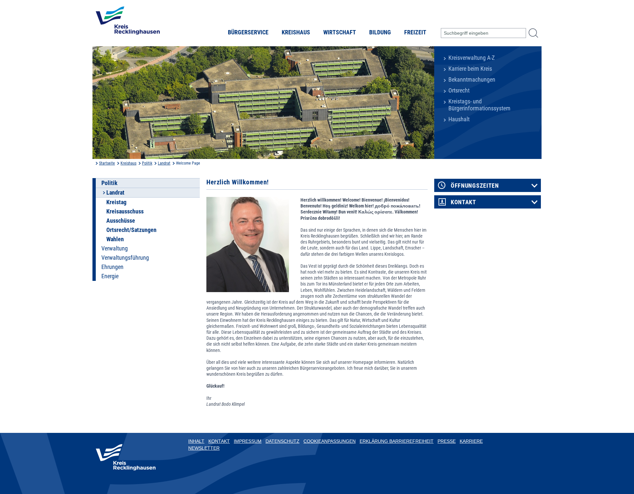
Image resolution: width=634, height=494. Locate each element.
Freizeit (415, 32)
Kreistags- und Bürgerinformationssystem (479, 105)
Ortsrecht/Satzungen (131, 230)
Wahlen (115, 239)
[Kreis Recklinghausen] (128, 22)
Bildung (380, 32)
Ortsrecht (459, 90)
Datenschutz (282, 441)
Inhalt (196, 441)
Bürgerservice (248, 32)
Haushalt (459, 119)
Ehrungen (112, 267)
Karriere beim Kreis (470, 68)
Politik (147, 163)
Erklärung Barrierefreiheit (397, 441)
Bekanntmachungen (471, 79)
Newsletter (204, 448)
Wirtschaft (339, 32)
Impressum (248, 441)
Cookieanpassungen (329, 441)
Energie (110, 276)
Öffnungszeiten (475, 185)
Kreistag (116, 202)
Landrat (164, 163)
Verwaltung (114, 248)
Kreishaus (296, 32)
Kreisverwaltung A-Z (471, 58)
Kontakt (463, 202)
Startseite (107, 163)
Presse (447, 441)
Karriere (471, 441)
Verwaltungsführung (125, 257)
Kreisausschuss (125, 211)
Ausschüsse (120, 220)
